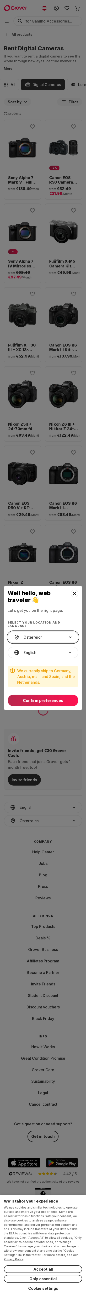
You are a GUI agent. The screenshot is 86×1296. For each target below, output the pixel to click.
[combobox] (43, 637)
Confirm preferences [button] (43, 700)
